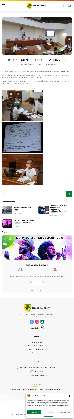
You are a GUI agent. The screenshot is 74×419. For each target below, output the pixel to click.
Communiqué (22, 64)
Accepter (34, 412)
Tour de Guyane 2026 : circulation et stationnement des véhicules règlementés (59, 208)
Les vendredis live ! (37, 265)
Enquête (31, 64)
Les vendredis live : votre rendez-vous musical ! (24, 221)
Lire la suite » (17, 213)
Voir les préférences (64, 412)
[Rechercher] (69, 194)
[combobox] (33, 194)
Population (39, 64)
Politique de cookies (48, 416)
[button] (70, 396)
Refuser (49, 412)
